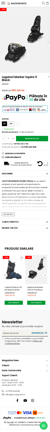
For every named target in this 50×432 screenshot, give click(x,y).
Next (48, 42)
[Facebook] (17, 400)
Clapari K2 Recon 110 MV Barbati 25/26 (13, 288)
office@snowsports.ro (15, 394)
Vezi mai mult (8, 214)
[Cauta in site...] (43, 3)
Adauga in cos (32, 138)
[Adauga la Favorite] (22, 258)
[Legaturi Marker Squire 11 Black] (25, 40)
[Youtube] (25, 400)
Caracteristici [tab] (10, 221)
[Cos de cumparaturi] (47, 3)
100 (10, 123)
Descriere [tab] (7, 173)
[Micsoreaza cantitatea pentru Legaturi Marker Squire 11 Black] (4, 138)
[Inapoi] (48, 77)
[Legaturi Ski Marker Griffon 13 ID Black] (36, 269)
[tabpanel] (25, 40)
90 (4, 123)
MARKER (5, 84)
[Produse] (3, 4)
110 (17, 123)
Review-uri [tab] (10, 227)
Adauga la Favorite (15, 153)
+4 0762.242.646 (12, 391)
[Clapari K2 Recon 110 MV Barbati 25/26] (14, 269)
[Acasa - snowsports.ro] (16, 3)
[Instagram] (32, 400)
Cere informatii (13, 157)
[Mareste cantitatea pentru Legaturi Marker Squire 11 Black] (13, 138)
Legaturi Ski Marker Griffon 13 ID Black (35, 288)
